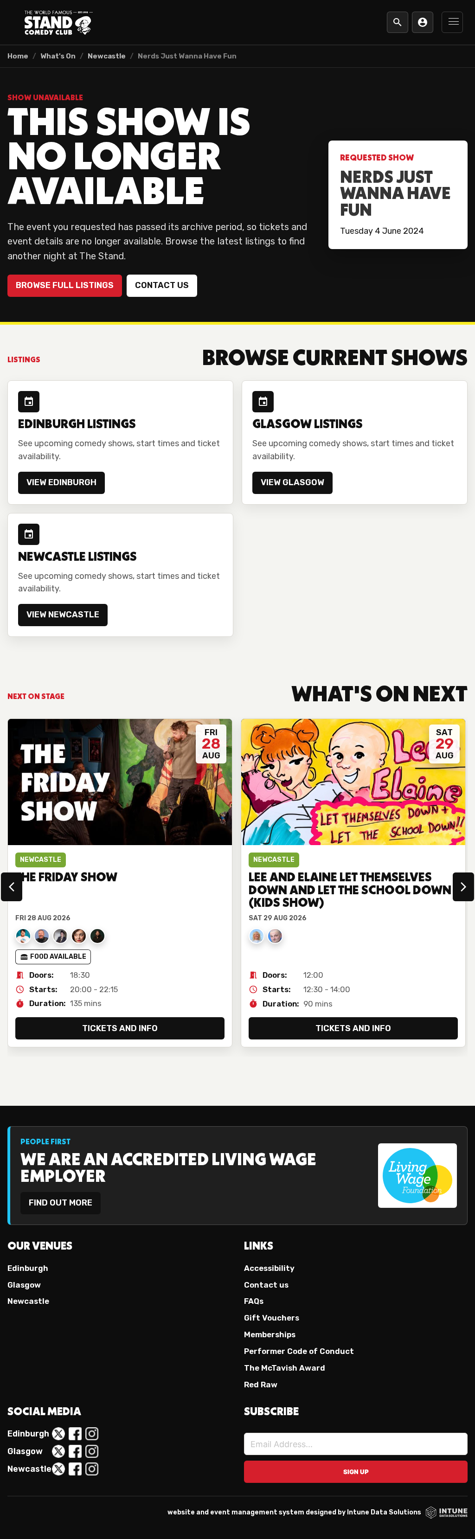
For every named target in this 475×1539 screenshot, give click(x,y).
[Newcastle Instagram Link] (91, 1468)
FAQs (253, 1301)
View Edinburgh (61, 482)
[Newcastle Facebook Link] (75, 1468)
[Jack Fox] (23, 936)
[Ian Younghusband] (42, 936)
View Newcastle (62, 614)
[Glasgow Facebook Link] (75, 1451)
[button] (452, 22)
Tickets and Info (120, 1028)
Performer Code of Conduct (299, 1351)
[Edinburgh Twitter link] (58, 1433)
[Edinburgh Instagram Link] (91, 1433)
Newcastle (107, 56)
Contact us (162, 285)
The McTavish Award (284, 1367)
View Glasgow (292, 482)
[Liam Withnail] (97, 936)
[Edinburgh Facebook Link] (75, 1433)
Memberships (269, 1334)
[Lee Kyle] (275, 936)
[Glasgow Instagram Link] (91, 1451)
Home (17, 56)
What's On (58, 56)
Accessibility (269, 1268)
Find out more (60, 1203)
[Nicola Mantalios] (79, 936)
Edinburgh (27, 1268)
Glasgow (24, 1284)
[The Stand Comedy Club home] (58, 22)
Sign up (356, 1471)
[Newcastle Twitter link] (58, 1468)
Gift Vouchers (271, 1317)
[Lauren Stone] (60, 936)
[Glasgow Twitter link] (58, 1451)
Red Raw (260, 1384)
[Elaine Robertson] (256, 936)
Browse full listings (65, 285)
